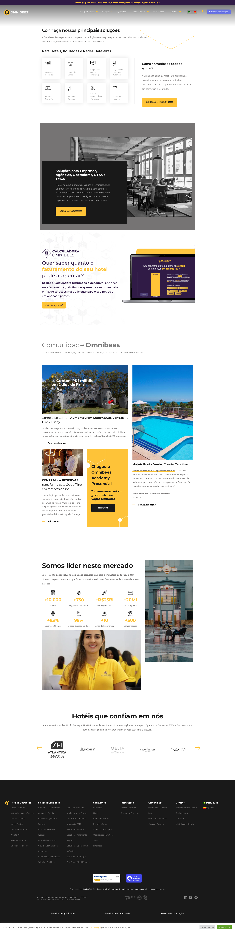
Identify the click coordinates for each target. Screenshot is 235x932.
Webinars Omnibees (157, 818)
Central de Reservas (47, 840)
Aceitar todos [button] (224, 927)
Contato (180, 802)
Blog (150, 813)
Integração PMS (74, 824)
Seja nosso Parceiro (129, 813)
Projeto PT (15, 835)
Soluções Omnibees (49, 802)
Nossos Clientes (18, 818)
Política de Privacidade (117, 913)
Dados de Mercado (75, 807)
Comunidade (155, 802)
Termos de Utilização (172, 913)
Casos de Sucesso (19, 829)
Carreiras (180, 818)
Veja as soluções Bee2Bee (71, 211)
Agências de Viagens (102, 829)
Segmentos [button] (121, 12)
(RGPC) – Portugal (18, 840)
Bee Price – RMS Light (76, 856)
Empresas (97, 845)
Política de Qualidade (63, 913)
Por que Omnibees (21, 802)
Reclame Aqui (182, 813)
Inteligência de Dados (76, 813)
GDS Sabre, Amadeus (76, 818)
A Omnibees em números (22, 813)
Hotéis (96, 813)
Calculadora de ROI (19, 845)
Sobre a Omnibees (19, 807)
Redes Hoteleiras (101, 818)
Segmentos (99, 802)
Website (42, 835)
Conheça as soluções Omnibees (159, 102)
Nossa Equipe (17, 824)
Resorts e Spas (100, 824)
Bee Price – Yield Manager (78, 862)
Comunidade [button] (158, 12)
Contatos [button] (174, 12)
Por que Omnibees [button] (87, 12)
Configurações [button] (207, 927)
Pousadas (97, 807)
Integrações (127, 802)
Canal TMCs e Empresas (49, 856)
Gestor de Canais (46, 813)
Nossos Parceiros (128, 807)
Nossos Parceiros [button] (139, 12)
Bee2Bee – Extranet (75, 829)
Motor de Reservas (46, 829)
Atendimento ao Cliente (186, 807)
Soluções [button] (106, 12)
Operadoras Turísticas (103, 835)
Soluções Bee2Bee (46, 862)
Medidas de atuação (185, 824)
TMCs (95, 840)
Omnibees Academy (157, 807)
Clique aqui (95, 927)
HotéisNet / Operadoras (49, 807)
